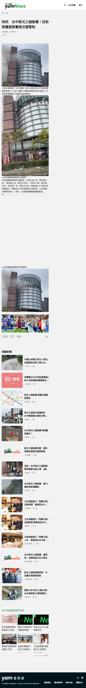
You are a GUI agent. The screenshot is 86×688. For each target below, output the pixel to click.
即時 (7, 13)
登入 (81, 5)
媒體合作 (79, 682)
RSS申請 (72, 5)
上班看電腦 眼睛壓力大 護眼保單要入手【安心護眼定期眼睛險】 (41, 648)
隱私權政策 (58, 682)
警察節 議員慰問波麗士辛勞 (9, 648)
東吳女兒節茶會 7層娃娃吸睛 (25, 628)
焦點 (19, 336)
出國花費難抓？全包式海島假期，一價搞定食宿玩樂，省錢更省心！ (25, 648)
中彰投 (5, 336)
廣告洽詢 (69, 682)
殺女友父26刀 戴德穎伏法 (41, 628)
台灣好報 (5, 32)
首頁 (3, 13)
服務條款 (47, 682)
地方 (12, 336)
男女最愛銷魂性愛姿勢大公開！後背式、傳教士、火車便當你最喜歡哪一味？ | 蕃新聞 (9, 629)
